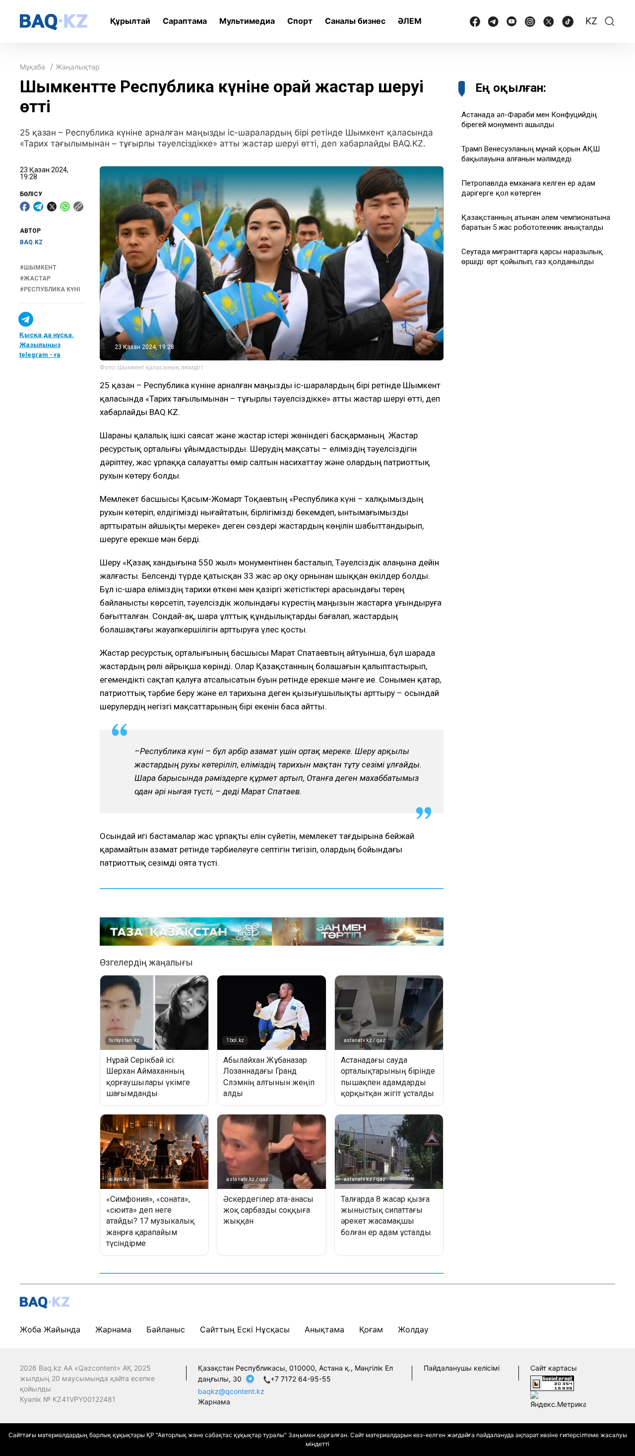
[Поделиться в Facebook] (25, 206)
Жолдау (413, 1329)
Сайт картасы (553, 1368)
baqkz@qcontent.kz (231, 1391)
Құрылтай (130, 21)
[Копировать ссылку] (78, 206)
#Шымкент (38, 267)
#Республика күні (50, 289)
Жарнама (113, 1329)
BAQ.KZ (31, 242)
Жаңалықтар (78, 67)
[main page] (53, 22)
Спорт (300, 21)
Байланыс (165, 1329)
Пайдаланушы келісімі (462, 1368)
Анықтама (324, 1329)
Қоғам (371, 1329)
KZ (591, 21)
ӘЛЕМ (410, 21)
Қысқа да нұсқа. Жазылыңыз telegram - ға (46, 344)
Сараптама (185, 21)
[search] (609, 21)
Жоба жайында (50, 1329)
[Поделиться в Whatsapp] (65, 206)
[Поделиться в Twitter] (52, 206)
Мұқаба (32, 67)
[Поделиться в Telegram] (38, 206)
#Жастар (35, 278)
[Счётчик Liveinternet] (552, 1383)
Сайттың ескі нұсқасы (245, 1329)
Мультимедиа (247, 21)
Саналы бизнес (355, 21)
